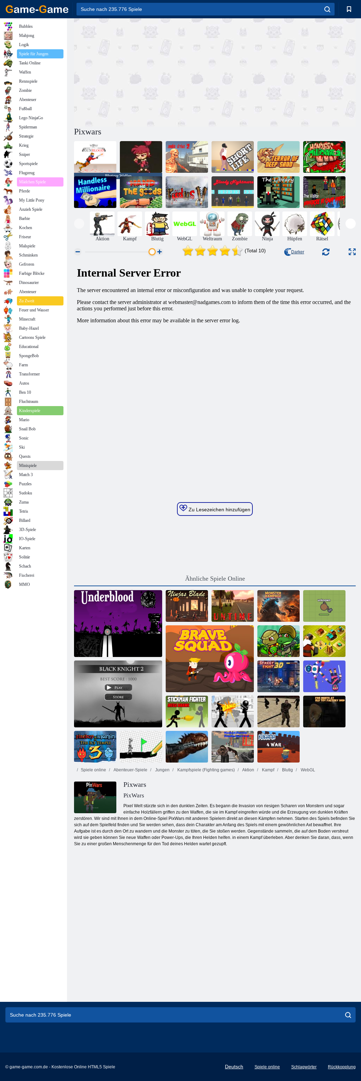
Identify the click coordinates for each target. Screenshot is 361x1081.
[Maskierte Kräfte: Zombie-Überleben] (233, 747)
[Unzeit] (233, 606)
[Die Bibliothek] (278, 192)
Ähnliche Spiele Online (215, 578)
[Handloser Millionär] (95, 192)
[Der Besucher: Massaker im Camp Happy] (324, 192)
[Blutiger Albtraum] (233, 192)
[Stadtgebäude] (324, 641)
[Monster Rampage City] (278, 606)
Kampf (267, 769)
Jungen (162, 769)
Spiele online (93, 769)
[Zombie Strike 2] (187, 157)
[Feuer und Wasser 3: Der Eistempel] (95, 747)
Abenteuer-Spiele (130, 769)
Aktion (247, 769)
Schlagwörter (304, 1066)
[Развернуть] (352, 251)
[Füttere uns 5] (187, 192)
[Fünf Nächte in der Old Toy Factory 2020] (324, 711)
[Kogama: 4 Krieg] (278, 747)
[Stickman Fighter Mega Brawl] (187, 711)
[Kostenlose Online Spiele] (37, 9)
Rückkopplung (342, 1066)
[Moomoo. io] (324, 606)
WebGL (307, 769)
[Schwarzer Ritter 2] (118, 693)
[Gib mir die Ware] (141, 192)
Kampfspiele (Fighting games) (205, 769)
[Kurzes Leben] (233, 157)
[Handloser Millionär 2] (324, 157)
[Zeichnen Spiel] (141, 747)
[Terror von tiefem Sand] (278, 157)
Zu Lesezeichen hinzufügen (218, 509)
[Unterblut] (118, 623)
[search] (327, 9)
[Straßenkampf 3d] (278, 676)
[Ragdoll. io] (324, 676)
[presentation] (79, 224)
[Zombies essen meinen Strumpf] (141, 157)
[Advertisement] (144, 71)
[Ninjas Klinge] (187, 606)
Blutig (287, 769)
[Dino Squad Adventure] (278, 641)
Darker (297, 251)
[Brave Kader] (210, 658)
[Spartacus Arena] (278, 711)
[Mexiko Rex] (187, 747)
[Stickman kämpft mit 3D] (233, 711)
